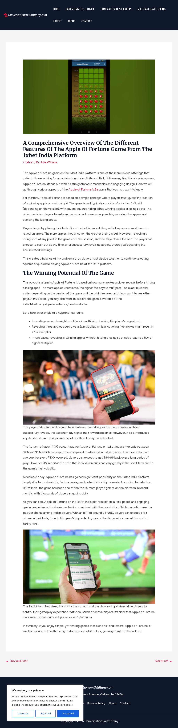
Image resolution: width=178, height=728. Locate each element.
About (71, 21)
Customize (23, 713)
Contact (86, 21)
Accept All (68, 713)
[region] (45, 703)
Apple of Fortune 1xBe (83, 189)
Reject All (46, 713)
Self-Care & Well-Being (151, 9)
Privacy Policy (96, 703)
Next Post (163, 661)
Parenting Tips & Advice (80, 9)
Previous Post (17, 661)
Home (56, 9)
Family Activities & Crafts (116, 9)
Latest (57, 21)
